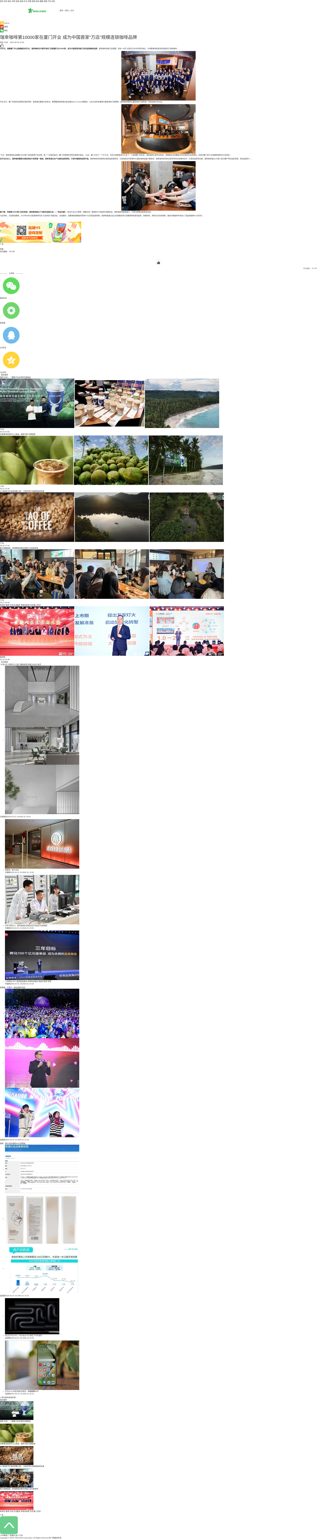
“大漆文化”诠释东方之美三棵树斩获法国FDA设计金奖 (20, 664)
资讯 (5, 1)
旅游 (21, 1)
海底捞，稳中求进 (12, 870)
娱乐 (9, 1)
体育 (13, 1)
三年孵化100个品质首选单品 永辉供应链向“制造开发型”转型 (28, 981)
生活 (25, 1)
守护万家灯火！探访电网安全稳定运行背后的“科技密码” (26, 926)
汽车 (49, 1)
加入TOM (19, 1535)
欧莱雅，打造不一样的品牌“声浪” (13, 987)
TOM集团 (3, 1535)
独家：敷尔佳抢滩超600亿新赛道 (13, 1143)
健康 (41, 1)
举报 (1, 249)
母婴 (29, 1)
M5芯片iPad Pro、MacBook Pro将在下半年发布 (23, 1336)
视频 (33, 1)
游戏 (17, 1)
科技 (53, 1)
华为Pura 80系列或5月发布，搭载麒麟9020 (22, 1391)
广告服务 (11, 1535)
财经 (37, 1)
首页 (1, 1)
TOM (6, 42)
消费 (45, 1)
